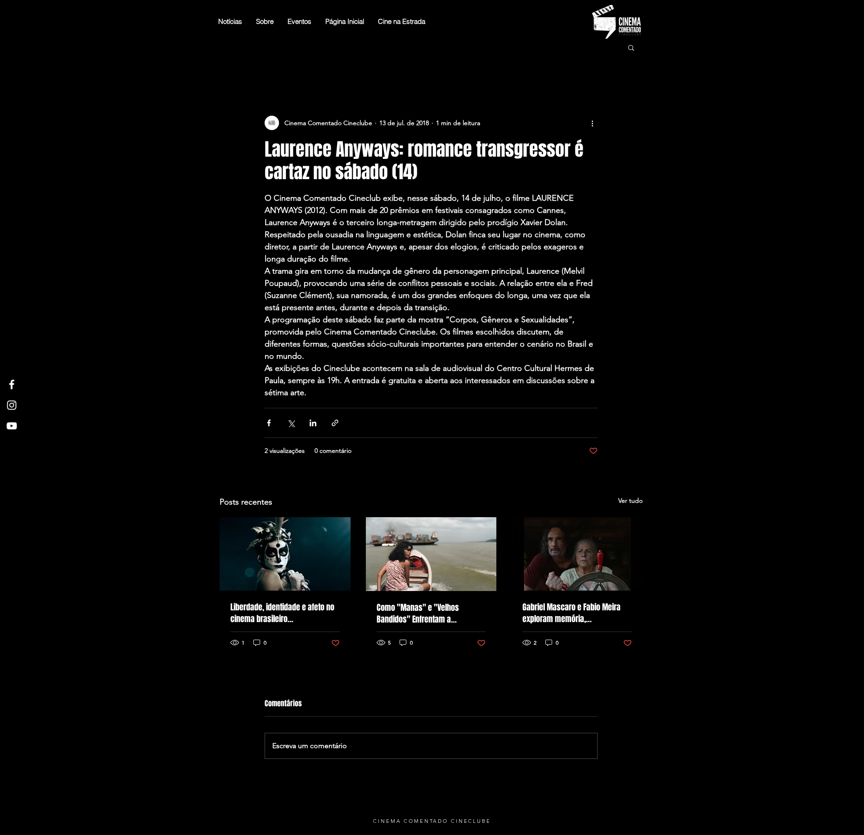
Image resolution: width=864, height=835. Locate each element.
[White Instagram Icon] (11, 405)
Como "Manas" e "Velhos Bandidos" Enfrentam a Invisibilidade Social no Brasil (424, 613)
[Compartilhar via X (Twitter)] (291, 423)
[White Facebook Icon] (11, 384)
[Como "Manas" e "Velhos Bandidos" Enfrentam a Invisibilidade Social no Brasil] (431, 554)
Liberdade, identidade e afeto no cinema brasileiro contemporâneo (282, 613)
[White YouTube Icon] (11, 426)
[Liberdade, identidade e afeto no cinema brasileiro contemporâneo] (285, 554)
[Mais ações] (592, 122)
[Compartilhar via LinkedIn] (313, 423)
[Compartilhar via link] (335, 423)
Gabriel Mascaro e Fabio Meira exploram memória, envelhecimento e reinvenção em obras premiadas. (576, 613)
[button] (631, 47)
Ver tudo (630, 500)
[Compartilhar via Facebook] (269, 423)
